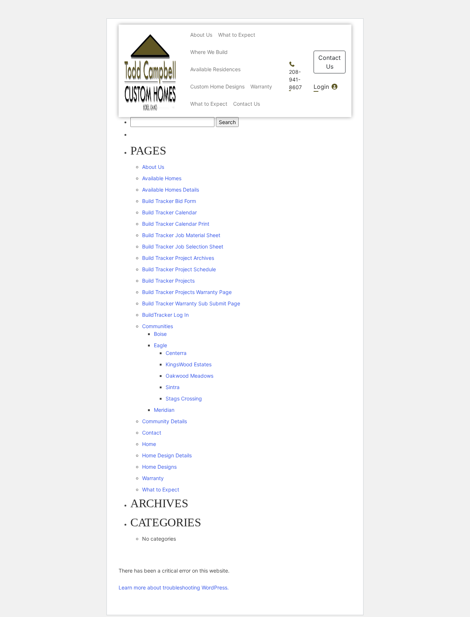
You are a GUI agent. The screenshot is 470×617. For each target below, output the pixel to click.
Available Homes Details (170, 189)
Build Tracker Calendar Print (175, 224)
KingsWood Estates (189, 364)
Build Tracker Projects (168, 280)
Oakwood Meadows (189, 376)
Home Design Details (167, 455)
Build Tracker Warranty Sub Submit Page (191, 303)
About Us (153, 167)
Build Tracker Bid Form (169, 201)
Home (149, 444)
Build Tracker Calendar (169, 212)
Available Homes (161, 178)
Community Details (164, 421)
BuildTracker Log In (165, 315)
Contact (151, 432)
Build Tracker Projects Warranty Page (187, 292)
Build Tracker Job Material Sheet (181, 235)
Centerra (176, 353)
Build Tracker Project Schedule (179, 269)
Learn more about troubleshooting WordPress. (174, 587)
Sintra (173, 387)
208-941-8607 (295, 79)
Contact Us (329, 62)
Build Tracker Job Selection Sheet (182, 246)
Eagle (160, 345)
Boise (160, 334)
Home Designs (159, 467)
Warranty (153, 478)
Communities (157, 326)
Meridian (164, 410)
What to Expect (160, 489)
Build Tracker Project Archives (178, 258)
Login (322, 86)
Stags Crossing (184, 398)
